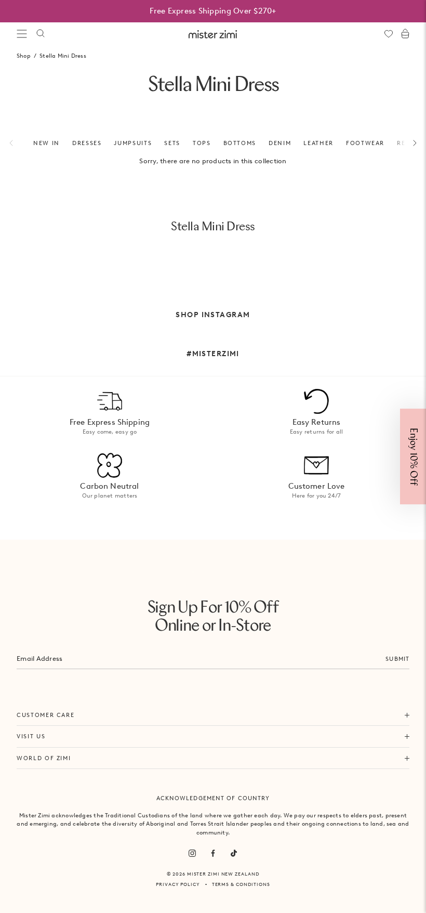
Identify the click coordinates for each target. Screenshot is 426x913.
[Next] (409, 143)
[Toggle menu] (22, 33)
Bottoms (240, 143)
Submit (397, 658)
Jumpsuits (133, 143)
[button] (413, 456)
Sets (172, 143)
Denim (280, 143)
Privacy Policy (178, 884)
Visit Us (31, 736)
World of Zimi (44, 758)
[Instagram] (192, 853)
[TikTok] (233, 853)
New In (46, 143)
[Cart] (405, 33)
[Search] (40, 33)
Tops (202, 143)
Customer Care (45, 715)
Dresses (87, 143)
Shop (24, 55)
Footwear (365, 143)
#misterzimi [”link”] (213, 353)
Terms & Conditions (241, 884)
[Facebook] (213, 853)
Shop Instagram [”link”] (213, 314)
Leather (318, 143)
